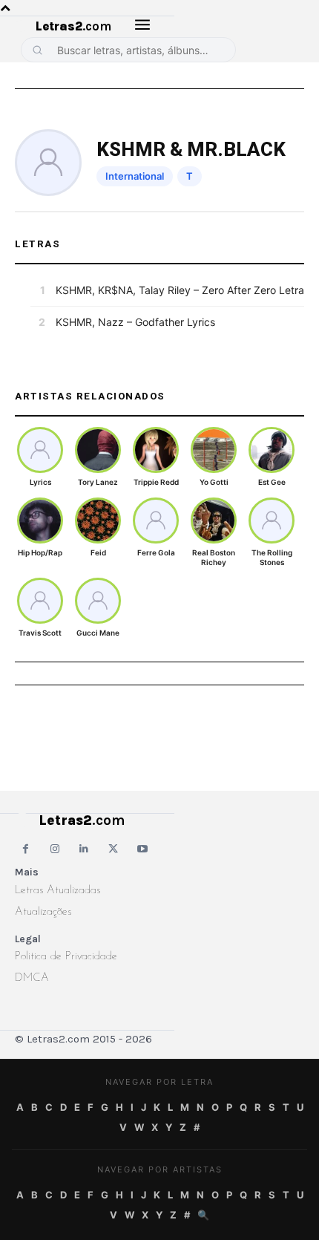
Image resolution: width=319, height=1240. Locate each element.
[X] (113, 849)
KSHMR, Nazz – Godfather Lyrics (135, 322)
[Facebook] (25, 849)
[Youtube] (143, 849)
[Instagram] (54, 849)
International (134, 176)
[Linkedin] (84, 849)
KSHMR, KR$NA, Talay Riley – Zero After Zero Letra (180, 290)
